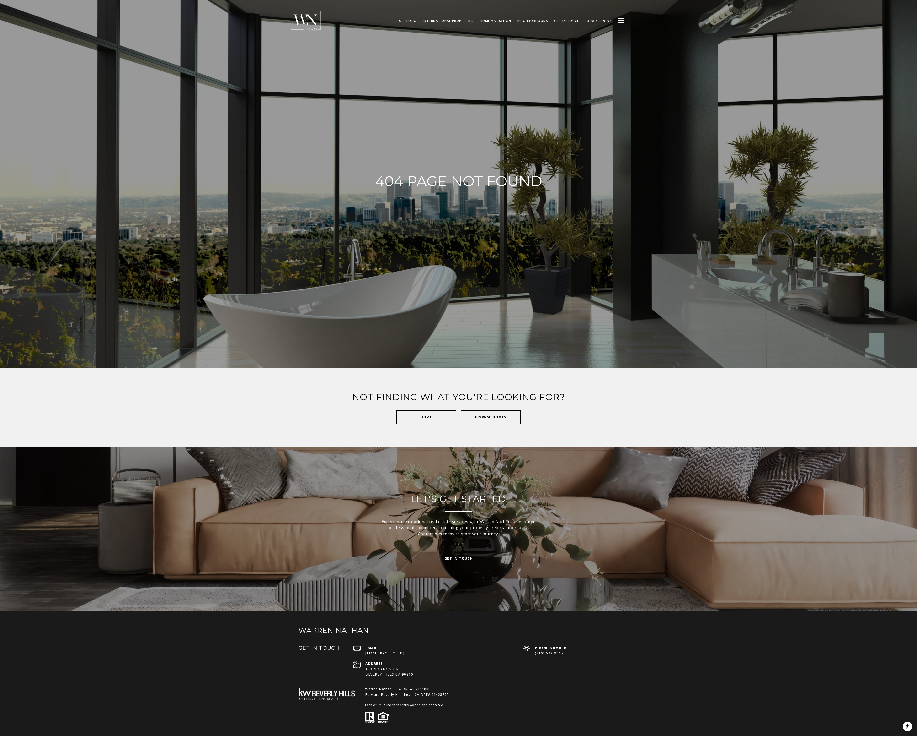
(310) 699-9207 (549, 653)
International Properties (448, 20)
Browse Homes (490, 417)
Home (426, 417)
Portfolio (407, 20)
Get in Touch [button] (458, 558)
